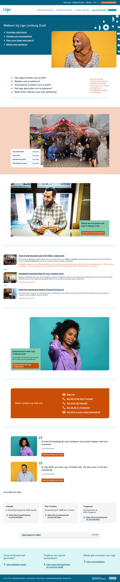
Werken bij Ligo (78, 2)
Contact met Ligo (82, 10)
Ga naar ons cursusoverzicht (93, 233)
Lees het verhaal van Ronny (53, 480)
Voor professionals (108, 2)
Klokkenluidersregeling (18, 578)
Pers (95, 2)
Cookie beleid (30, 578)
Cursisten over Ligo (64, 10)
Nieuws (89, 2)
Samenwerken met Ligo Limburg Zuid (22, 366)
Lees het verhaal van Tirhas (53, 455)
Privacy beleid (40, 578)
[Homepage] (7, 10)
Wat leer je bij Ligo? (45, 10)
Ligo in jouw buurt (99, 10)
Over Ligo (67, 2)
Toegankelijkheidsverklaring (53, 578)
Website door (67, 578)
